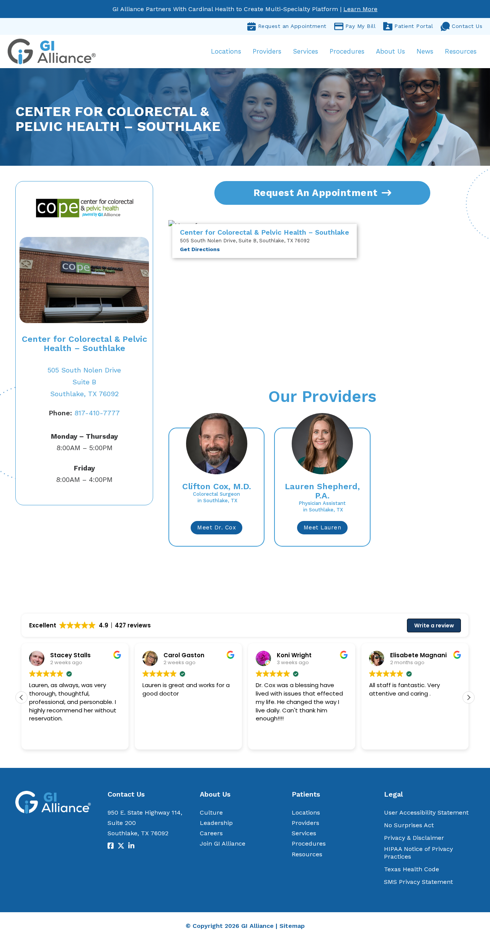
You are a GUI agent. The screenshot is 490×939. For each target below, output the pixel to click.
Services (305, 51)
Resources (461, 51)
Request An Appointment (315, 192)
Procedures (347, 51)
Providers (267, 51)
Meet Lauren (322, 527)
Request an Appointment (292, 26)
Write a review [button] (434, 625)
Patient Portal (413, 26)
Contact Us (467, 26)
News (424, 51)
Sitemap (292, 925)
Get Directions (200, 249)
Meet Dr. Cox (216, 527)
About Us (390, 51)
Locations (226, 51)
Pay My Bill (360, 26)
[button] (468, 697)
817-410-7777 (84, 413)
